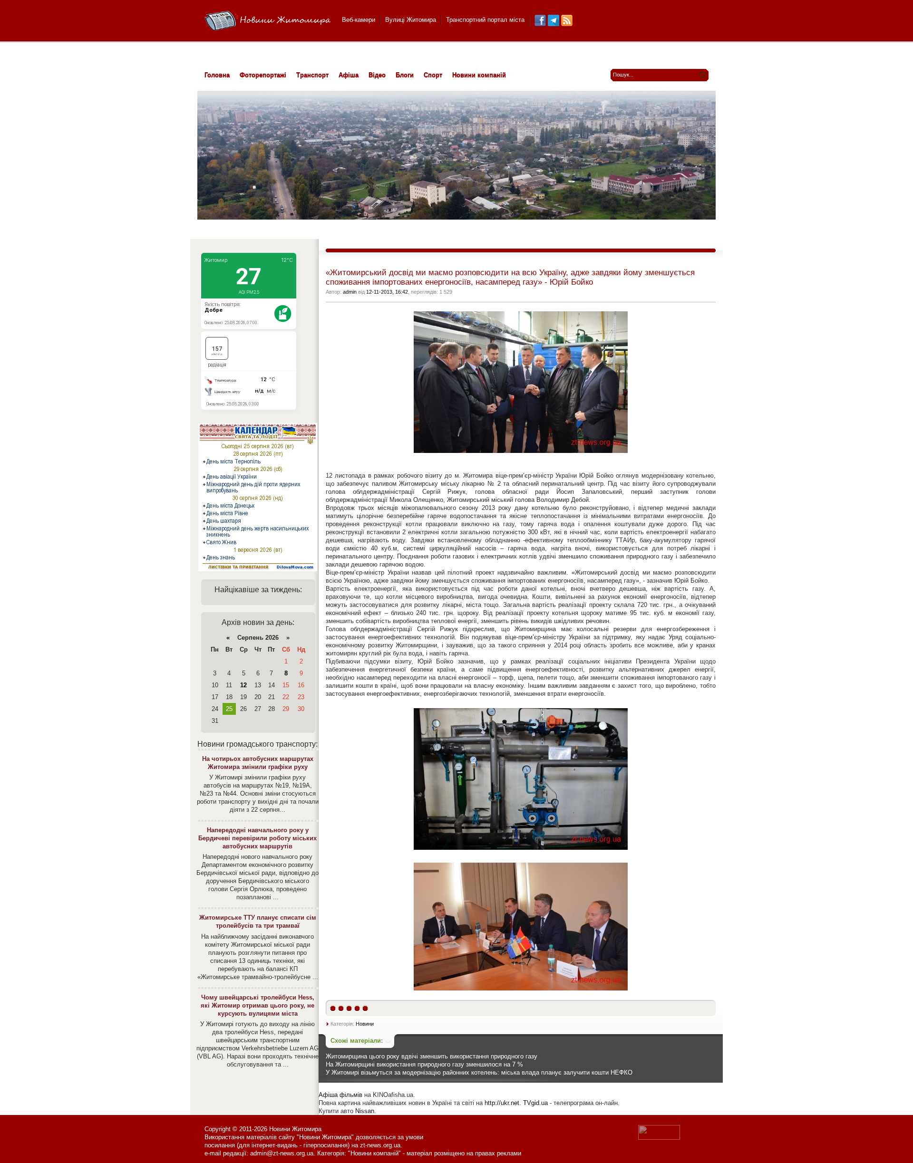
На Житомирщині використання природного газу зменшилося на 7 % (424, 1064)
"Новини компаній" (374, 1153)
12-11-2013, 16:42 (387, 292)
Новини (365, 1024)
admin (350, 292)
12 (243, 685)
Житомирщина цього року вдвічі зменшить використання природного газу (431, 1056)
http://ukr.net (502, 1102)
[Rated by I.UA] (659, 1137)
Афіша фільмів (340, 1094)
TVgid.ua (535, 1102)
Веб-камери (358, 19)
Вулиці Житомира (410, 19)
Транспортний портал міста (485, 19)
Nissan (364, 1111)
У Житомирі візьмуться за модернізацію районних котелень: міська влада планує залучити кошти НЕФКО (479, 1072)
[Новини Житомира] (267, 21)
